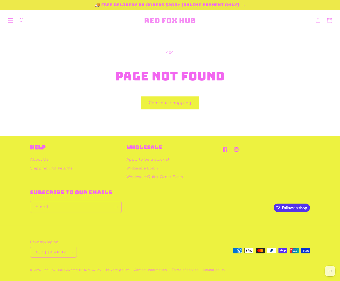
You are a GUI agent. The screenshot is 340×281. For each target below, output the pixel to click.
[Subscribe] (115, 207)
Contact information (150, 269)
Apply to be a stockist (148, 159)
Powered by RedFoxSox (82, 270)
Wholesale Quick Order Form (155, 177)
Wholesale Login (142, 168)
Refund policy (214, 269)
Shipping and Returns (51, 168)
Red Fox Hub (53, 270)
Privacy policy (117, 269)
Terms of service (185, 269)
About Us (39, 159)
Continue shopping (170, 103)
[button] (10, 20)
